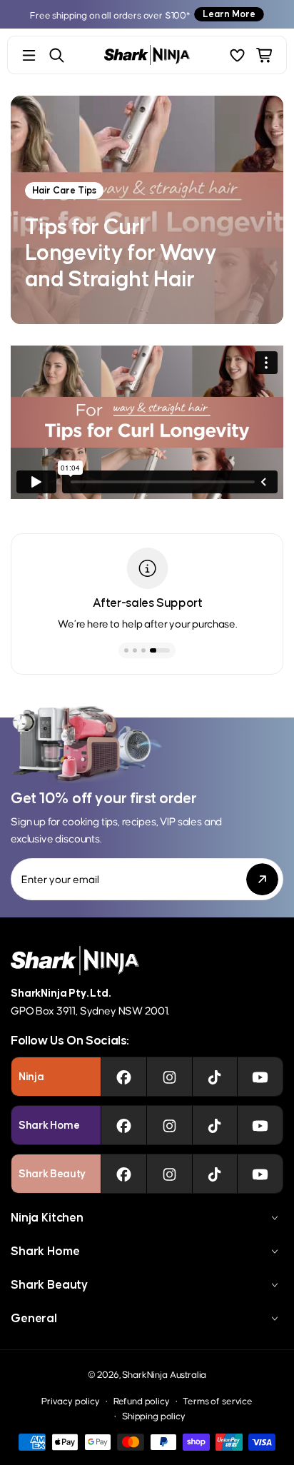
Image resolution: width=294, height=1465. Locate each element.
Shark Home (45, 1251)
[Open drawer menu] (29, 55)
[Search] (57, 55)
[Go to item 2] (135, 650)
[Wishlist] (237, 55)
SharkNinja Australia (164, 1374)
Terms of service (217, 1400)
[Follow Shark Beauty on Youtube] (260, 1174)
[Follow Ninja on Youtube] (260, 1076)
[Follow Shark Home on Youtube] (260, 1125)
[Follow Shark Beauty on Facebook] (124, 1174)
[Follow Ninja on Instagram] (169, 1076)
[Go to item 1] (126, 650)
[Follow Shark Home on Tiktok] (214, 1125)
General (34, 1318)
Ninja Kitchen (47, 1217)
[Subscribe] (262, 879)
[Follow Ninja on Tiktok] (214, 1076)
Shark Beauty (49, 1284)
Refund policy (141, 1400)
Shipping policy (154, 1415)
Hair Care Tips (64, 190)
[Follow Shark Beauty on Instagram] (169, 1174)
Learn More (229, 14)
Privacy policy (70, 1400)
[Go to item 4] (160, 650)
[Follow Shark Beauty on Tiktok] (214, 1174)
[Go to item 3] (143, 650)
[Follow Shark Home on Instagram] (169, 1125)
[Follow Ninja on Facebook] (124, 1076)
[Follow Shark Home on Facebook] (124, 1125)
